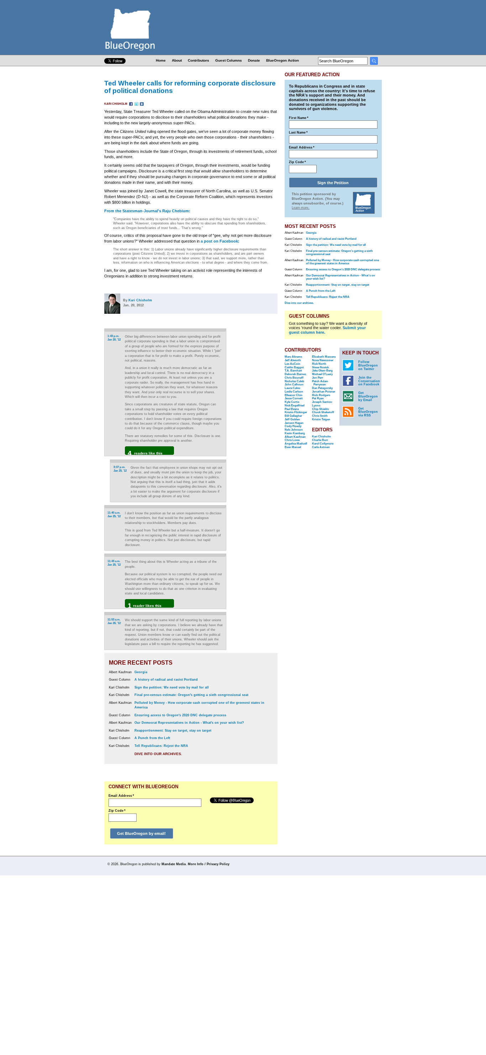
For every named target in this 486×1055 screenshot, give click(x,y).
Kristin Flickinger (296, 412)
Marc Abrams (293, 356)
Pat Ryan (318, 398)
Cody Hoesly (293, 426)
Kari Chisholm (116, 103)
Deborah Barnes (295, 374)
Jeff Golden (292, 419)
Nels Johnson (294, 429)
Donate (254, 60)
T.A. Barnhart (293, 370)
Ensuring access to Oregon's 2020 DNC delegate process (180, 715)
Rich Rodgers (321, 395)
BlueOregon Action (282, 60)
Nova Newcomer (322, 360)
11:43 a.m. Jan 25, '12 (114, 563)
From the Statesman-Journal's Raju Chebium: (147, 211)
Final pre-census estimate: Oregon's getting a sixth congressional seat (191, 695)
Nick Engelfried (295, 405)
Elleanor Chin (293, 395)
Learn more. (301, 207)
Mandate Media (174, 864)
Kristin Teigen (321, 419)
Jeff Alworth (293, 360)
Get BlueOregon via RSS (368, 412)
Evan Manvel (293, 447)
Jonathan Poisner (323, 391)
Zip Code (117, 810)
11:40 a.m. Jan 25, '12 (114, 514)
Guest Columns (228, 60)
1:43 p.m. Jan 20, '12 (114, 337)
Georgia (140, 672)
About (177, 60)
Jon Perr (317, 377)
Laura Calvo (292, 388)
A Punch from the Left (152, 738)
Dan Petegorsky (322, 388)
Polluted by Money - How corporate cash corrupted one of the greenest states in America (342, 262)
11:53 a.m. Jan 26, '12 (114, 621)
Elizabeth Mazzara (324, 356)
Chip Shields (320, 409)
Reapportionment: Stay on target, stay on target (172, 730)
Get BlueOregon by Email (368, 396)
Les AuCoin (292, 363)
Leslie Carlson (294, 391)
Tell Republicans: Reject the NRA (161, 746)
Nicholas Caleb (294, 381)
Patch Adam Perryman (320, 383)
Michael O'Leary (322, 374)
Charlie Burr (320, 440)
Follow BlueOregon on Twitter (368, 365)
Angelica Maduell (296, 443)
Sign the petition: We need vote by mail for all (171, 687)
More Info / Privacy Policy (208, 864)
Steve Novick (320, 367)
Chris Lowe (292, 440)
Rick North (319, 363)
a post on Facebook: (220, 241)
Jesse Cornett (294, 398)
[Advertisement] (255, 418)
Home (161, 60)
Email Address (121, 795)
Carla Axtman (321, 447)
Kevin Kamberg (295, 433)
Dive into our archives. (158, 754)
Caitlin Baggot (294, 367)
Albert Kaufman (295, 436)
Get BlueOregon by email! (141, 833)
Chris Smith (320, 415)
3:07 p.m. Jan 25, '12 (120, 469)
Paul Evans (292, 409)
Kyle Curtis (292, 402)
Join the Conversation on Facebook (369, 381)
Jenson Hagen (294, 423)
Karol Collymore (322, 443)
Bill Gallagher (293, 415)
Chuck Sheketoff (323, 412)
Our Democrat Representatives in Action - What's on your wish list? (189, 722)
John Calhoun (294, 384)
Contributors (198, 60)
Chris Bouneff (294, 377)
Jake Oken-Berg (322, 370)
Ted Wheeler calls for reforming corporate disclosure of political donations (190, 86)
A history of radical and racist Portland (166, 679)
